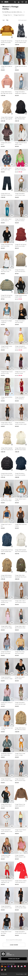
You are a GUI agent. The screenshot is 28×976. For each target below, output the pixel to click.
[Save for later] (12, 37)
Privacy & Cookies (19, 974)
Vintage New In (7, 15)
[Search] (15, 2)
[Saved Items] (22, 2)
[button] (2, 966)
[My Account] (19, 2)
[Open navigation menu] (2, 2)
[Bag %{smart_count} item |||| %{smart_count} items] (26, 2)
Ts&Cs (26, 974)
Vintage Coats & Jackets (20, 15)
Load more (14, 945)
